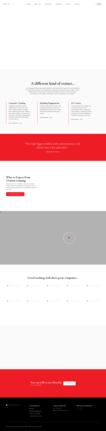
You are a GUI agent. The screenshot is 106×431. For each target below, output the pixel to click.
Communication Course (35, 416)
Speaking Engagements (35, 411)
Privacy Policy (37, 426)
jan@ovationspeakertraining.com (61, 410)
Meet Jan (31, 408)
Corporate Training (34, 413)
